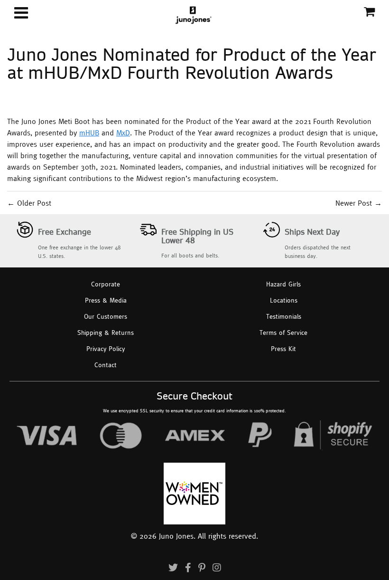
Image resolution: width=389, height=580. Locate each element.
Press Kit (283, 348)
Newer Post (353, 203)
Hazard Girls (283, 284)
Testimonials (283, 316)
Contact (105, 365)
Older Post (34, 203)
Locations (283, 300)
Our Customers (105, 316)
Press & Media (106, 300)
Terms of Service (283, 332)
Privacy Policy (105, 348)
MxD (123, 132)
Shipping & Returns (105, 332)
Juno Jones (176, 536)
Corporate (105, 284)
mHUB (89, 132)
